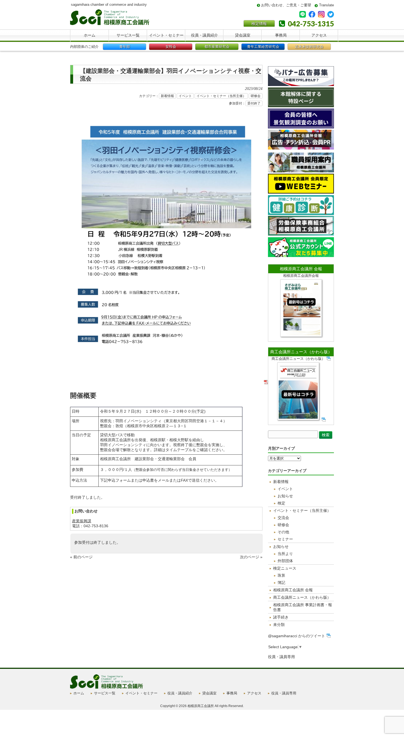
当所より (285, 553)
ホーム (78, 693)
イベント (185, 96)
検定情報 (259, 23)
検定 (281, 503)
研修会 (256, 96)
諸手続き (281, 617)
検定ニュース (284, 568)
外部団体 (285, 561)
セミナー (285, 539)
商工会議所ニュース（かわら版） (301, 351)
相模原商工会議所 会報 (301, 268)
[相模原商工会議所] (109, 23)
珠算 (281, 575)
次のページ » (251, 557)
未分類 (279, 624)
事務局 (231, 693)
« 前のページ (81, 557)
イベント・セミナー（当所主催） (221, 96)
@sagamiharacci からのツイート (296, 636)
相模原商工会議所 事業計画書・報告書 (302, 607)
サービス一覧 (104, 693)
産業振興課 (81, 521)
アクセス (254, 693)
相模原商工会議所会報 (301, 276)
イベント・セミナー (141, 693)
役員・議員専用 (281, 657)
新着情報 (167, 96)
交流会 (283, 517)
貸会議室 (209, 693)
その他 (283, 532)
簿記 (281, 582)
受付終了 (254, 103)
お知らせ (285, 496)
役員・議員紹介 (179, 693)
